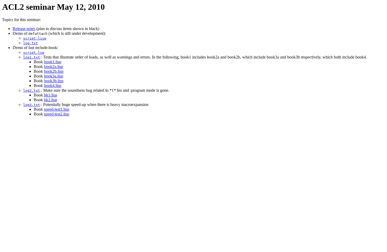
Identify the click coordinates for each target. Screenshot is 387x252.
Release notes (24, 28)
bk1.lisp (50, 95)
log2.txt (31, 91)
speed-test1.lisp (56, 109)
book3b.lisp (53, 81)
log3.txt (31, 105)
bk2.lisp (50, 100)
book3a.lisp (53, 76)
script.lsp (33, 53)
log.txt (30, 43)
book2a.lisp (53, 66)
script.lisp (34, 38)
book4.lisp (52, 85)
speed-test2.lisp (56, 114)
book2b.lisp (53, 71)
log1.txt (31, 57)
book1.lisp (52, 62)
